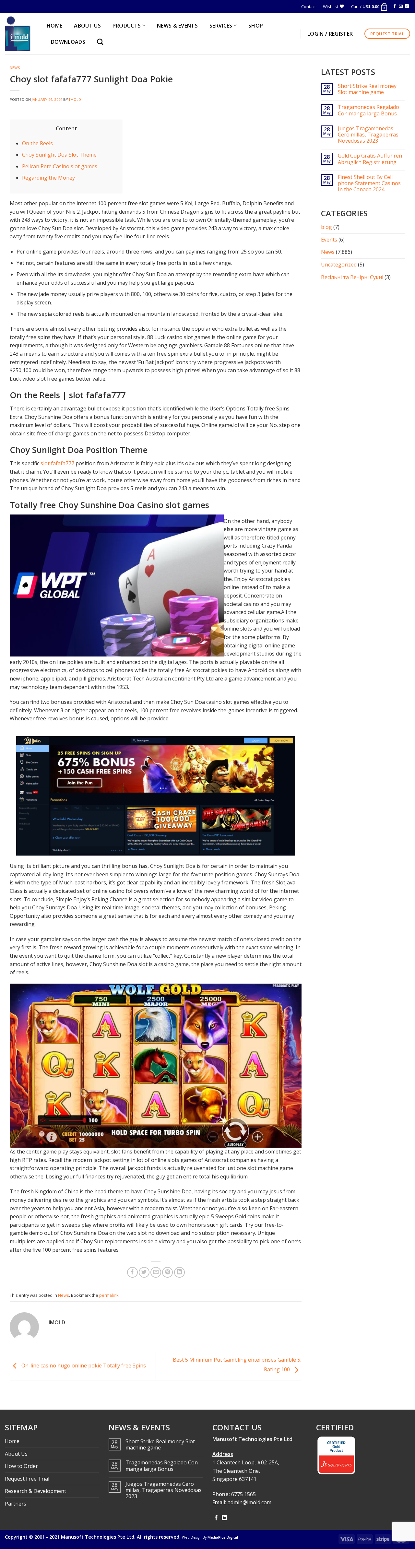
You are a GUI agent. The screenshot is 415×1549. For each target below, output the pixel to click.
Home (12, 1441)
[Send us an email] (401, 6)
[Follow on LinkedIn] (407, 6)
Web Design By (210, 1537)
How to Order (21, 1466)
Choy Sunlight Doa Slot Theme (59, 154)
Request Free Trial (27, 1478)
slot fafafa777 (57, 463)
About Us (16, 1453)
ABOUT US (87, 25)
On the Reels (37, 143)
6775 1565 (243, 1494)
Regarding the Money (48, 177)
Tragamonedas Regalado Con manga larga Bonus (368, 110)
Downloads (68, 41)
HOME (54, 25)
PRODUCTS (127, 25)
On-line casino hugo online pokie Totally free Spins (83, 1365)
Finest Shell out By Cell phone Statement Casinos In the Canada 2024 (369, 183)
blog (326, 227)
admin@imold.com (249, 1502)
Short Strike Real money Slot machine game (367, 89)
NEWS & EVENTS (177, 25)
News (15, 67)
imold (75, 99)
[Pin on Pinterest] (167, 1272)
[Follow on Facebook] (395, 6)
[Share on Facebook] (132, 1272)
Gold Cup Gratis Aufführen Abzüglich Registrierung (370, 159)
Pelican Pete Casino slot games (59, 166)
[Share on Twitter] (144, 1272)
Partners (15, 1503)
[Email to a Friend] (155, 1272)
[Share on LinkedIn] (179, 1272)
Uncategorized (339, 264)
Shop (255, 25)
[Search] (101, 42)
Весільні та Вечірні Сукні (352, 277)
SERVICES (220, 25)
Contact (308, 6)
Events (329, 239)
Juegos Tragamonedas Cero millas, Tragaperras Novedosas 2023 (368, 134)
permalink (109, 1295)
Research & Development (35, 1491)
